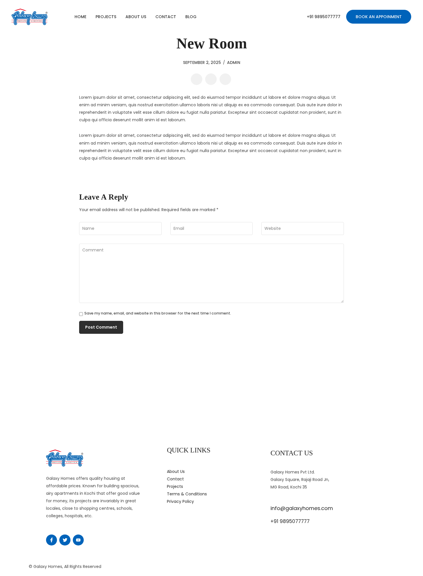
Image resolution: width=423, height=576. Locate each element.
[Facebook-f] (51, 540)
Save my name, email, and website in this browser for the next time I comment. (157, 313)
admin (233, 62)
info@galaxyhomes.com (301, 508)
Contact (165, 17)
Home (80, 17)
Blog (191, 17)
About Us (135, 17)
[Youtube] (78, 540)
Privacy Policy (180, 501)
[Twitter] (64, 540)
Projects (106, 17)
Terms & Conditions (187, 494)
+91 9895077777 (323, 17)
